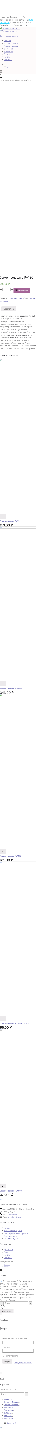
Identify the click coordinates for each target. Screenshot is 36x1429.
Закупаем (8, 51)
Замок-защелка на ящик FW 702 (14, 1023)
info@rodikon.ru (15, 1217)
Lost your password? (23, 1362)
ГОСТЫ (7, 57)
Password (7, 1347)
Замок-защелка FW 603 (11, 1190)
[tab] (9, 308)
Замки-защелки (11, 46)
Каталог (7, 1227)
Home (2, 80)
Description (9, 308)
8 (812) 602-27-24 (16, 1214)
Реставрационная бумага (16, 1233)
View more (7, 1311)
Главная (7, 40)
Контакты (8, 59)
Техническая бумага (9, 35)
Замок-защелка (10, 80)
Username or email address (15, 1338)
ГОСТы (7, 1255)
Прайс (7, 1252)
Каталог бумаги (11, 43)
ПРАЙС (7, 54)
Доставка (8, 48)
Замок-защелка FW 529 (11, 856)
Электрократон (11, 1236)
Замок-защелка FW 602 (11, 688)
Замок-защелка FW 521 (10, 521)
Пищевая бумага (12, 1238)
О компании (7, 1265)
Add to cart (23, 290)
